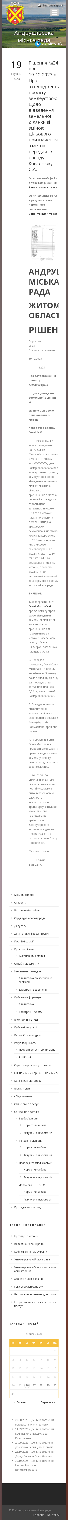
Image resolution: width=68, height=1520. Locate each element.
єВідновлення (23, 1096)
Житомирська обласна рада (32, 1259)
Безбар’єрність (28, 1118)
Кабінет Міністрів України (30, 1251)
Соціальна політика (26, 1112)
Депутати (20, 926)
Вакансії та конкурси (27, 1035)
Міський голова (24, 895)
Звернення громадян (27, 971)
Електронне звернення (33, 989)
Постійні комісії (24, 941)
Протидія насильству (27, 1207)
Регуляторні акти (25, 1043)
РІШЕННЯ (25, 1057)
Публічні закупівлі (25, 1027)
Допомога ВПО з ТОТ (33, 1185)
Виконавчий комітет (27, 910)
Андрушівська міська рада (34, 36)
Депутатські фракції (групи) (31, 933)
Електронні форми (30, 1012)
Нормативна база (35, 1125)
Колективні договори (28, 1080)
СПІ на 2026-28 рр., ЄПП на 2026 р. (36, 1073)
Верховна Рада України (29, 1244)
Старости (20, 902)
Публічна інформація (27, 997)
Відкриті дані (22, 1088)
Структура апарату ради (29, 918)
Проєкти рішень (24, 949)
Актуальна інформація (38, 1133)
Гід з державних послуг (29, 1286)
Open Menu (54, 12)
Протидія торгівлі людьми (35, 1163)
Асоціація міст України (28, 1279)
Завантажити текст (43, 187)
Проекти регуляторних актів (37, 1049)
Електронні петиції (26, 1019)
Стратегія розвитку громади (32, 1065)
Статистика (26, 1004)
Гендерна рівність (30, 1140)
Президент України (26, 1236)
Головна (38, 1515)
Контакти (53, 1515)
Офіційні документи (26, 963)
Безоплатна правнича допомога (35, 1294)
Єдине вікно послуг (26, 1104)
